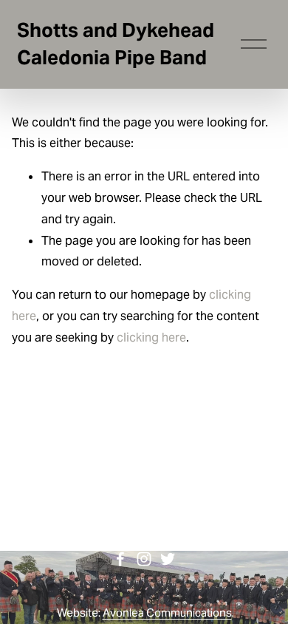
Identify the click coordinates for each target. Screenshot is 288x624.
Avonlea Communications (167, 613)
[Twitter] (167, 559)
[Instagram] (144, 559)
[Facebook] (120, 559)
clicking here (151, 337)
